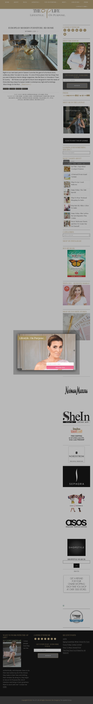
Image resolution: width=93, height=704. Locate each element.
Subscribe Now (60, 367)
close (19, 369)
